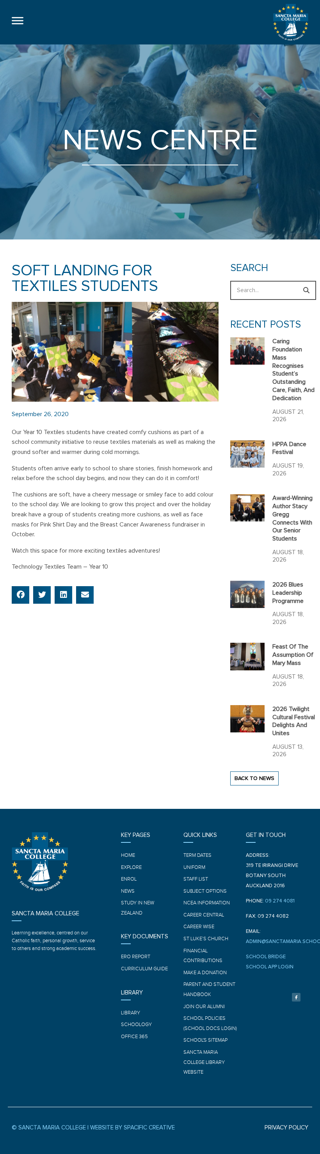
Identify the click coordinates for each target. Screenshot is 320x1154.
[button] (20, 595)
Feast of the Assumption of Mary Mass (292, 654)
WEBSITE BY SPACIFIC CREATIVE (132, 1128)
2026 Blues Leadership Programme (288, 592)
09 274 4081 (280, 901)
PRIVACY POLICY (286, 1128)
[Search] (306, 290)
